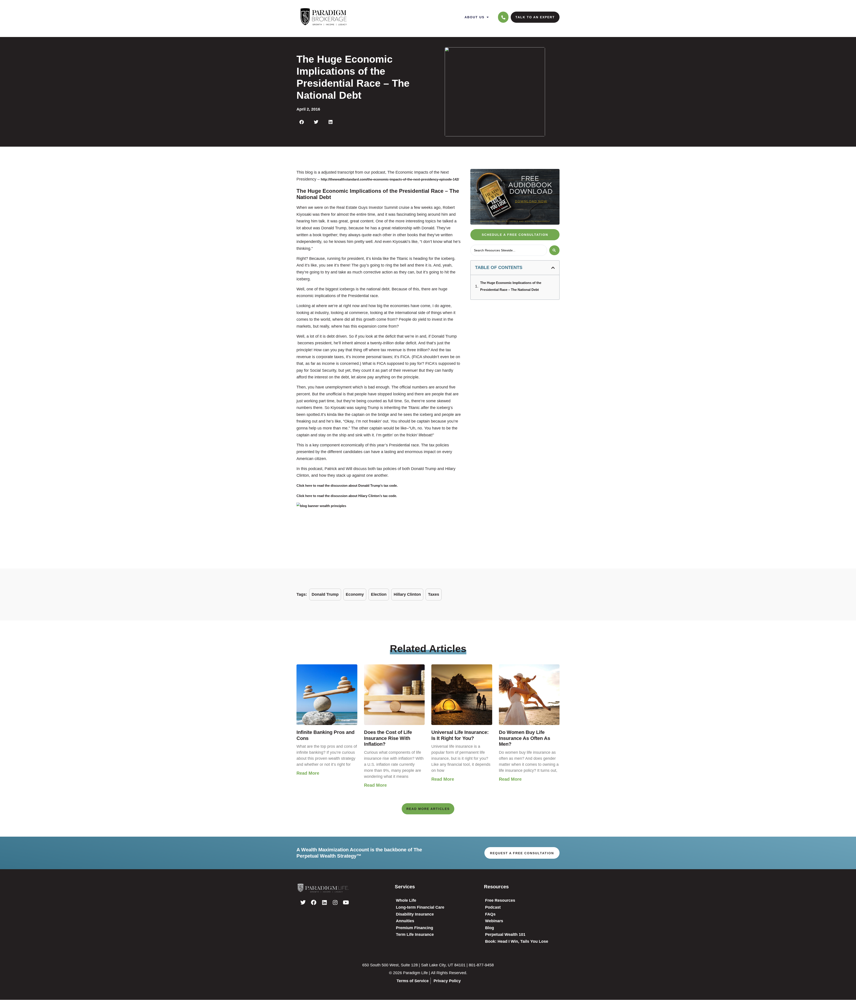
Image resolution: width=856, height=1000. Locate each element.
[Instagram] (335, 902)
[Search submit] (554, 250)
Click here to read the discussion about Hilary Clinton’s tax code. (346, 496)
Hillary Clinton (407, 594)
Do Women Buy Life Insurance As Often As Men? (524, 738)
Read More (307, 773)
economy (355, 594)
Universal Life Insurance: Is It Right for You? (460, 735)
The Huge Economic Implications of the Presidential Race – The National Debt (510, 286)
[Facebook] (313, 902)
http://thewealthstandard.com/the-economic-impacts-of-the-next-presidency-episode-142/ (390, 179)
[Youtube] (345, 902)
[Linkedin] (324, 902)
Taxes (433, 594)
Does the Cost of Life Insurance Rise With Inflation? (388, 738)
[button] (301, 122)
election (379, 594)
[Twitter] (303, 902)
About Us (474, 17)
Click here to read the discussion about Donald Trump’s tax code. (347, 485)
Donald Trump (325, 594)
